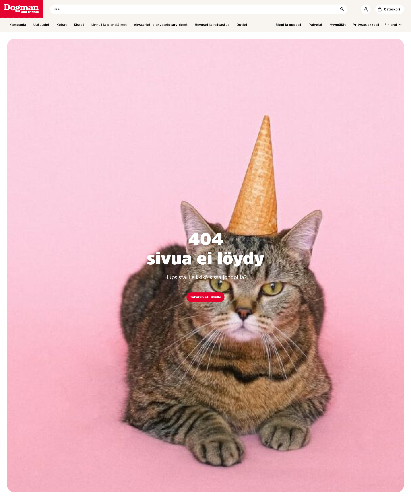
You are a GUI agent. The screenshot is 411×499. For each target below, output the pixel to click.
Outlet (241, 24)
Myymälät (338, 24)
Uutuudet (41, 24)
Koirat (62, 24)
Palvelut (315, 24)
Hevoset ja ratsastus (212, 24)
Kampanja (18, 24)
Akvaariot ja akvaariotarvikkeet (161, 24)
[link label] (21, 9)
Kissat (79, 24)
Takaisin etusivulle (205, 297)
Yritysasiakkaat (366, 24)
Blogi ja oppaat (288, 24)
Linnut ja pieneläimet (109, 24)
